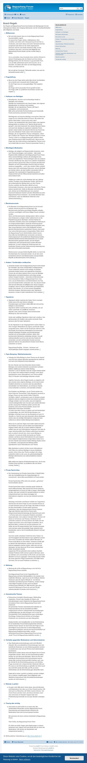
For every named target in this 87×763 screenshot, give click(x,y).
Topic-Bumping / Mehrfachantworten (65, 44)
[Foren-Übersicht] (8, 7)
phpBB (37, 746)
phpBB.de (51, 748)
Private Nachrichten (61, 46)
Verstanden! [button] (74, 758)
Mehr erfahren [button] (24, 759)
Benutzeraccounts (60, 36)
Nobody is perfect (60, 57)
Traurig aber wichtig (61, 59)
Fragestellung (59, 29)
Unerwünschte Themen (62, 51)
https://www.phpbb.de (33, 736)
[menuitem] (16, 14)
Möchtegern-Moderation (62, 34)
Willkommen (59, 27)
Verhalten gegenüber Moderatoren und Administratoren (66, 54)
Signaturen (58, 41)
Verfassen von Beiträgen (62, 32)
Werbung (58, 48)
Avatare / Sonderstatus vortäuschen (65, 39)
